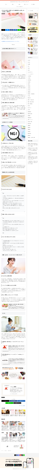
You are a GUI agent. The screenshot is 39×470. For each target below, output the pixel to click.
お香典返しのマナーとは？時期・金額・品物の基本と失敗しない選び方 (32, 153)
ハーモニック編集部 (13, 386)
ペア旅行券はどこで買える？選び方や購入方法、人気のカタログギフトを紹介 (32, 162)
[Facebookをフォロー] (11, 393)
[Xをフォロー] (10, 393)
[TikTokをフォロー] (15, 393)
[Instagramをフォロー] (12, 393)
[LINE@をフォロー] (16, 393)
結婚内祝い (3, 397)
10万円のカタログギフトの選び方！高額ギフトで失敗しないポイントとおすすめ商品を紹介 (33, 149)
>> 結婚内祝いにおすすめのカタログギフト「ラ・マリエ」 (10, 41)
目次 (12, 44)
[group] (5, 413)
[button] (23, 30)
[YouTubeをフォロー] (14, 393)
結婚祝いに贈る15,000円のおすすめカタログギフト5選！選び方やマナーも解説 (33, 144)
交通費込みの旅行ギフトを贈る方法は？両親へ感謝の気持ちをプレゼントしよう (32, 158)
